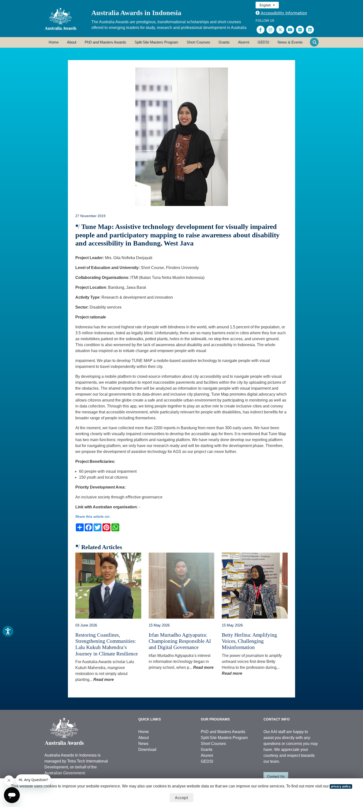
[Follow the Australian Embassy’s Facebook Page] (260, 30)
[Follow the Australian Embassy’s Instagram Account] (270, 30)
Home (54, 42)
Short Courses (198, 42)
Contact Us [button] (275, 776)
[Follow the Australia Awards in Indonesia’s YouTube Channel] (290, 30)
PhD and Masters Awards (105, 42)
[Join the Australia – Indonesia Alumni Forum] (310, 30)
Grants (224, 42)
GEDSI (263, 42)
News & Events (290, 42)
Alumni (243, 42)
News (143, 743)
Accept (181, 797)
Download (147, 749)
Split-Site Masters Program (156, 42)
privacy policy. (341, 786)
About (71, 42)
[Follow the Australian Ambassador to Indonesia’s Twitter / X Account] (280, 30)
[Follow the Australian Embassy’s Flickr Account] (300, 30)
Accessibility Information (283, 12)
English (266, 5)
